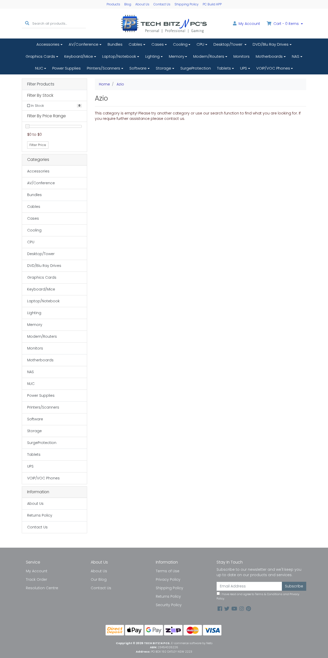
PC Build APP (212, 4)
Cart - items (286, 23)
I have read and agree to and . (258, 596)
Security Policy (169, 604)
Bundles (115, 44)
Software (138, 68)
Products (113, 4)
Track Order (36, 579)
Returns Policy (39, 515)
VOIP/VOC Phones (273, 68)
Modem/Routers (208, 56)
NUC (39, 68)
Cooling (180, 44)
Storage (163, 68)
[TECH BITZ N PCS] (164, 23)
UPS (243, 68)
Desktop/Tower (228, 44)
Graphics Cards (40, 56)
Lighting (152, 56)
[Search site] (27, 23)
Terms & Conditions (268, 594)
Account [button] (249, 23)
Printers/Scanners (103, 68)
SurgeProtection (195, 68)
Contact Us (161, 4)
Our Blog (99, 579)
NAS (295, 56)
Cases (157, 44)
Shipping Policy (187, 4)
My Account (36, 571)
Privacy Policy (168, 579)
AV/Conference (83, 44)
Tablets (224, 68)
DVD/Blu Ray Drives (271, 44)
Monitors (241, 56)
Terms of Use (167, 571)
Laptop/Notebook (119, 56)
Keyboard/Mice (78, 56)
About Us (142, 4)
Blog (127, 4)
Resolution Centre (42, 588)
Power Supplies (66, 68)
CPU (200, 44)
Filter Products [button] (40, 84)
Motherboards (269, 56)
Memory (176, 56)
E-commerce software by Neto (191, 643)
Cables (135, 44)
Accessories (47, 44)
